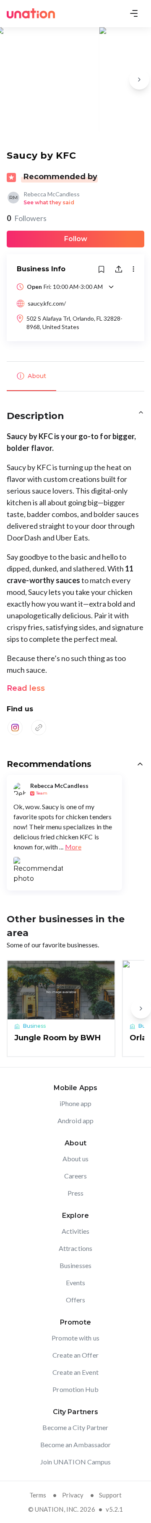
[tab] (31, 376)
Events (76, 1282)
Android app (75, 1120)
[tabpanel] (75, 574)
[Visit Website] (38, 727)
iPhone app (76, 1103)
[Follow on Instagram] (15, 727)
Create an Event (75, 1372)
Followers (27, 218)
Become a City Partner (75, 1427)
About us (75, 1159)
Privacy (73, 1495)
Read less (26, 688)
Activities (76, 1231)
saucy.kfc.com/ (47, 303)
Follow (75, 239)
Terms (38, 1495)
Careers (75, 1176)
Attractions (75, 1248)
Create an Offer (75, 1355)
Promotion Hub (75, 1389)
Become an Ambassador (75, 1444)
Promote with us (75, 1338)
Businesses (75, 1265)
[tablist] (75, 376)
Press (76, 1193)
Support (110, 1495)
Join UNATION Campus (75, 1462)
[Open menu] (133, 13)
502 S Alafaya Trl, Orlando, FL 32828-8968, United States (74, 322)
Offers (76, 1300)
